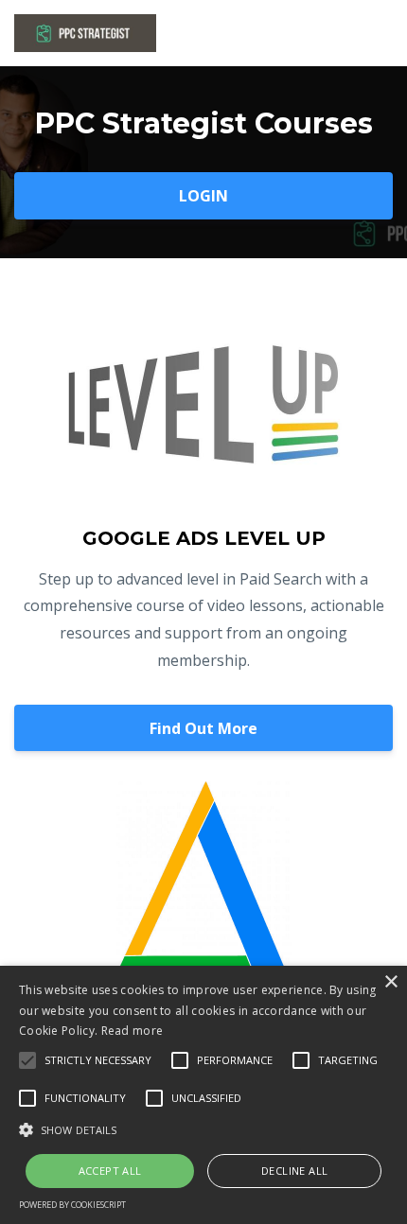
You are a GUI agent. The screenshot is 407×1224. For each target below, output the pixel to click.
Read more (132, 1031)
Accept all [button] (110, 1170)
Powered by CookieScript (72, 1204)
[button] (203, 1130)
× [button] (390, 982)
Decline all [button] (294, 1170)
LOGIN (203, 195)
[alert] (203, 1095)
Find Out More (203, 728)
